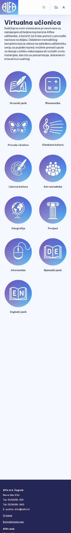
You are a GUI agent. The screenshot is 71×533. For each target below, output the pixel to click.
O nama (7, 515)
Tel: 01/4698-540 (13, 504)
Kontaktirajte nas (13, 521)
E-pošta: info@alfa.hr (16, 509)
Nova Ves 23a (11, 495)
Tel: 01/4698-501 (13, 499)
